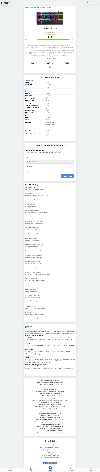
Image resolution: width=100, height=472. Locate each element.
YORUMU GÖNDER (67, 176)
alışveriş (42, 374)
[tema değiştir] (91, 3)
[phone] (50, 463)
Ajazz (38, 7)
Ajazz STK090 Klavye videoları (31, 374)
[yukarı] (55, 463)
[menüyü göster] (94, 3)
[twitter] (47, 463)
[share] (52, 463)
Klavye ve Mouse (33, 7)
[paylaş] (87, 3)
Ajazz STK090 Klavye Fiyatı (45, 7)
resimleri (38, 374)
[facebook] (44, 463)
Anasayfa (27, 7)
